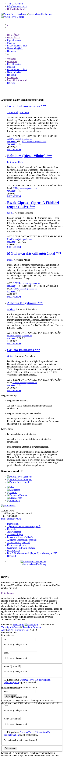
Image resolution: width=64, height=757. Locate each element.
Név (6, 639)
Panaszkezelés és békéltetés (20, 537)
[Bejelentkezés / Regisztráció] (7, 30)
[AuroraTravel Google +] (19, 482)
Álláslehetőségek (15, 534)
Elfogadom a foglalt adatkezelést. (27, 681)
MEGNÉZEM (14, 149)
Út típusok (12, 61)
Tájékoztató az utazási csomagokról (23, 526)
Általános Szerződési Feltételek (21, 540)
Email (6, 652)
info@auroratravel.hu (17, 6)
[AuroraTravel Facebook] (13, 14)
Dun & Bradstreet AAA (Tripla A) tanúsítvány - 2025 (32, 553)
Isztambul (24, 112)
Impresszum (12, 523)
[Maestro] (12, 492)
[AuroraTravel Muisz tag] (34, 561)
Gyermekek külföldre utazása (21, 548)
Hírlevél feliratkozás (16, 9)
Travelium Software (10, 627)
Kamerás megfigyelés (17, 545)
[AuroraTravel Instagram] (39, 14)
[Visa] (10, 487)
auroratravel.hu (22, 630)
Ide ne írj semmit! (12, 666)
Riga (20, 162)
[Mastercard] (13, 490)
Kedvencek (12, 77)
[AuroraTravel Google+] (13, 16)
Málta (10, 259)
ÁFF (3, 630)
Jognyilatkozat (14, 532)
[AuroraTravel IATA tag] (34, 564)
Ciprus (10, 213)
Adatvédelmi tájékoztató (18, 542)
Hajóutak (11, 51)
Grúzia (10, 356)
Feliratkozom (7, 593)
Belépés (11, 83)
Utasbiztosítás (13, 550)
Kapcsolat (12, 529)
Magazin (11, 43)
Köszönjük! (6, 700)
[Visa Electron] (14, 498)
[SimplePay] (13, 500)
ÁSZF (10, 630)
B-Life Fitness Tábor (17, 45)
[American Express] (17, 495)
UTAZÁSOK (13, 37)
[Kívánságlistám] (7, 24)
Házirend (11, 556)
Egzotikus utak (14, 40)
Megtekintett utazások (17, 80)
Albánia (11, 309)
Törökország (13, 112)
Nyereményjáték (15, 48)
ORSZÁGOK (14, 35)
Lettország (12, 162)
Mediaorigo (18, 624)
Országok (11, 58)
